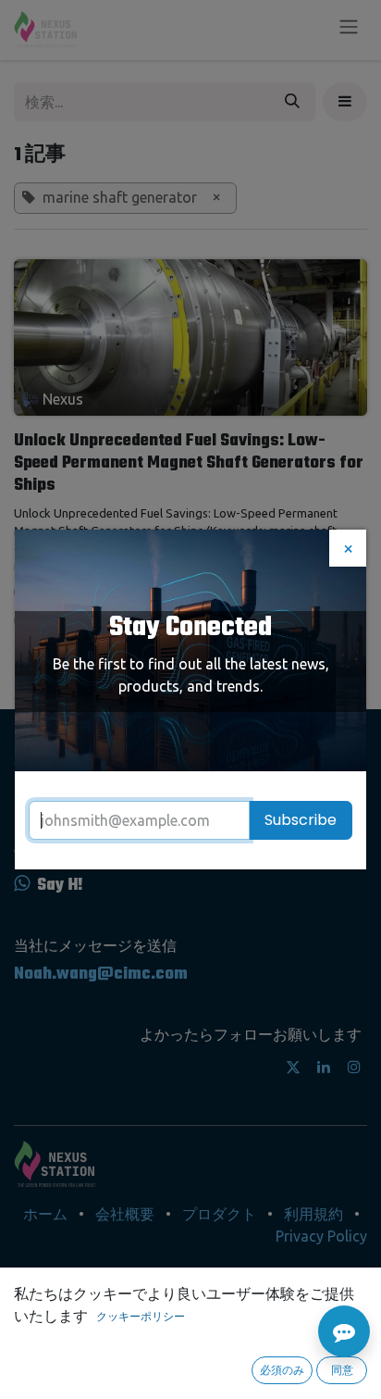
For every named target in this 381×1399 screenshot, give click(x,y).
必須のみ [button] (282, 1370)
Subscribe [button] (300, 820)
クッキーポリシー (140, 1316)
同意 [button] (342, 1370)
